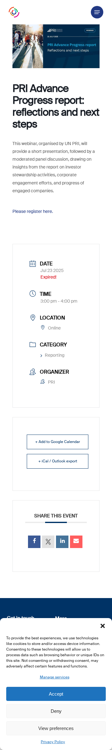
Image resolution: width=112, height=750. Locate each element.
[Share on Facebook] (34, 542)
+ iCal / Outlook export (57, 461)
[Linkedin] (62, 542)
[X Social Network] (48, 542)
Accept (56, 694)
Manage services (54, 677)
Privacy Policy (53, 741)
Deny (56, 711)
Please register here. (32, 211)
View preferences (56, 728)
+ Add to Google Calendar (57, 441)
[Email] (76, 542)
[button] (103, 626)
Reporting (54, 355)
